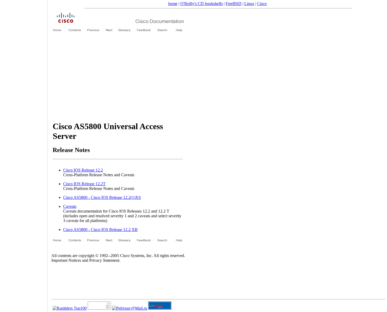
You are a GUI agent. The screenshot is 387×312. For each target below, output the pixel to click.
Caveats (69, 206)
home (172, 3)
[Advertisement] (118, 79)
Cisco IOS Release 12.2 (83, 170)
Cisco (262, 3)
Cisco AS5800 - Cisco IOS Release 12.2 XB (100, 229)
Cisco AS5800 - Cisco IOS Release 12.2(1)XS (102, 197)
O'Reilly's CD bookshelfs (201, 3)
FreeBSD (233, 3)
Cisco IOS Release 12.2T (84, 184)
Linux (249, 3)
